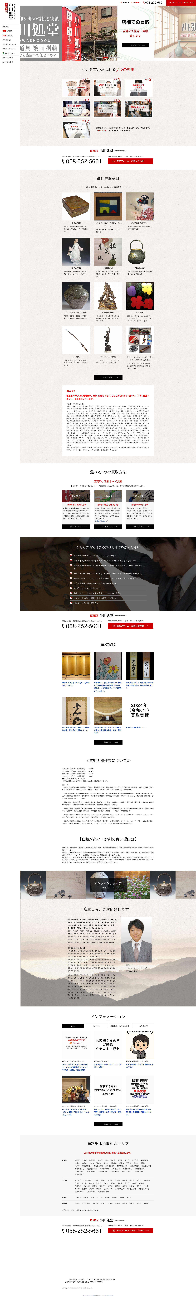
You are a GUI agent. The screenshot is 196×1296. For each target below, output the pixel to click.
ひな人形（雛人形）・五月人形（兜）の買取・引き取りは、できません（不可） (76, 1112)
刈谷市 (146, 1186)
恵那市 (143, 1163)
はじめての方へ (10, 53)
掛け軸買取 (108, 268)
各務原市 (92, 1160)
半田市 (77, 1189)
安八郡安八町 (115, 1169)
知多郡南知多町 (103, 1192)
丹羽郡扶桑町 (119, 1189)
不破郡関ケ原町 (140, 1169)
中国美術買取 (108, 313)
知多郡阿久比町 (144, 1189)
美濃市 (91, 1163)
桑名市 (86, 1197)
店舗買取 (6, 26)
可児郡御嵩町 (79, 1174)
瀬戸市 (110, 1186)
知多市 (91, 1189)
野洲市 (124, 1203)
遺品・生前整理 (8, 57)
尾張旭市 (78, 1186)
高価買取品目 (7, 40)
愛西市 (84, 1183)
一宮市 (96, 1180)
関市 (106, 1160)
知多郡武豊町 (79, 1192)
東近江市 (95, 1203)
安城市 (117, 1180)
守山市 (139, 1203)
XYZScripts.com (108, 1295)
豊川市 (132, 1180)
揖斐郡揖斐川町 (92, 1169)
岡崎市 (110, 1180)
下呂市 (128, 1163)
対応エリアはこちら (101, 521)
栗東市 (132, 1203)
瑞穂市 (113, 1160)
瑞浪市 (106, 1163)
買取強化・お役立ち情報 (120, 1026)
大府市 (132, 1186)
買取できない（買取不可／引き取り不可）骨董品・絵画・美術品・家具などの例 (107, 1112)
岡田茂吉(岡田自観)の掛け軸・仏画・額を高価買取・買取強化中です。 (139, 1112)
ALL (73, 1026)
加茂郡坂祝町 (91, 1171)
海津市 (120, 1160)
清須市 (113, 1183)
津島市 (120, 1183)
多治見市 (135, 1160)
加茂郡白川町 (139, 1171)
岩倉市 (106, 1183)
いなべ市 (99, 1197)
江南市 (77, 1183)
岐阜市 (77, 1160)
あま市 (127, 1183)
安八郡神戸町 (79, 1171)
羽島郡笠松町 (110, 1166)
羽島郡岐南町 (98, 1166)
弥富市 (134, 1183)
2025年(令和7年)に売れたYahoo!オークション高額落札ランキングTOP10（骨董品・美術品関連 (75, 1067)
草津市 (146, 1203)
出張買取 (8, 31)
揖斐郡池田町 (79, 1169)
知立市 (124, 1186)
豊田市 (94, 1186)
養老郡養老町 (86, 1166)
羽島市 (100, 1160)
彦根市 (77, 1203)
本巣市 (127, 1160)
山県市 (84, 1163)
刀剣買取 (76, 357)
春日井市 (147, 1180)
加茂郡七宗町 (102, 1171)
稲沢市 (91, 1183)
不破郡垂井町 (104, 1169)
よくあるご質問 (8, 62)
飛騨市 (77, 1166)
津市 (92, 1197)
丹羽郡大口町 (108, 1189)
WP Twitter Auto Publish (89, 1295)
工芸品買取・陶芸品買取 (76, 313)
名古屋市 (78, 1180)
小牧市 (98, 1183)
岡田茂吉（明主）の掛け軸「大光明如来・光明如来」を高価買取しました (139, 685)
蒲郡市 (84, 1189)
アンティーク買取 (108, 357)
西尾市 (124, 1180)
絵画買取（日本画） (140, 223)
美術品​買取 (76, 268)
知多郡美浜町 (91, 1192)
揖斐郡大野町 (127, 1169)
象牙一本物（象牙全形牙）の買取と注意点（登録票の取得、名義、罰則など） (107, 730)
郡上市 (121, 1163)
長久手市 (103, 1186)
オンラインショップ (9, 44)
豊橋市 (103, 1180)
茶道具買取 (140, 268)
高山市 (136, 1163)
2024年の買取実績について (136, 727)
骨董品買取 (76, 223)
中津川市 (114, 1163)
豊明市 (139, 1186)
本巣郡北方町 (146, 1166)
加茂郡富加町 (114, 1171)
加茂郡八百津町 (127, 1171)
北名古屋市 (87, 1180)
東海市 (117, 1186)
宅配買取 (8, 35)
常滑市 (98, 1189)
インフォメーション (9, 49)
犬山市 (139, 1180)
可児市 (98, 1163)
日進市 (141, 1183)
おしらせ (96, 1026)
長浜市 (103, 1203)
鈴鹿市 (114, 1197)
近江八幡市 (86, 1203)
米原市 (117, 1203)
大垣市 (84, 1160)
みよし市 (87, 1186)
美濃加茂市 (144, 1160)
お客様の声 (143, 1026)
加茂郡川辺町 (134, 1166)
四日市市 (78, 1197)
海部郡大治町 (131, 1189)
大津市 (110, 1203)
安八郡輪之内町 (122, 1166)
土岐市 (77, 1163)
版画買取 (140, 313)
